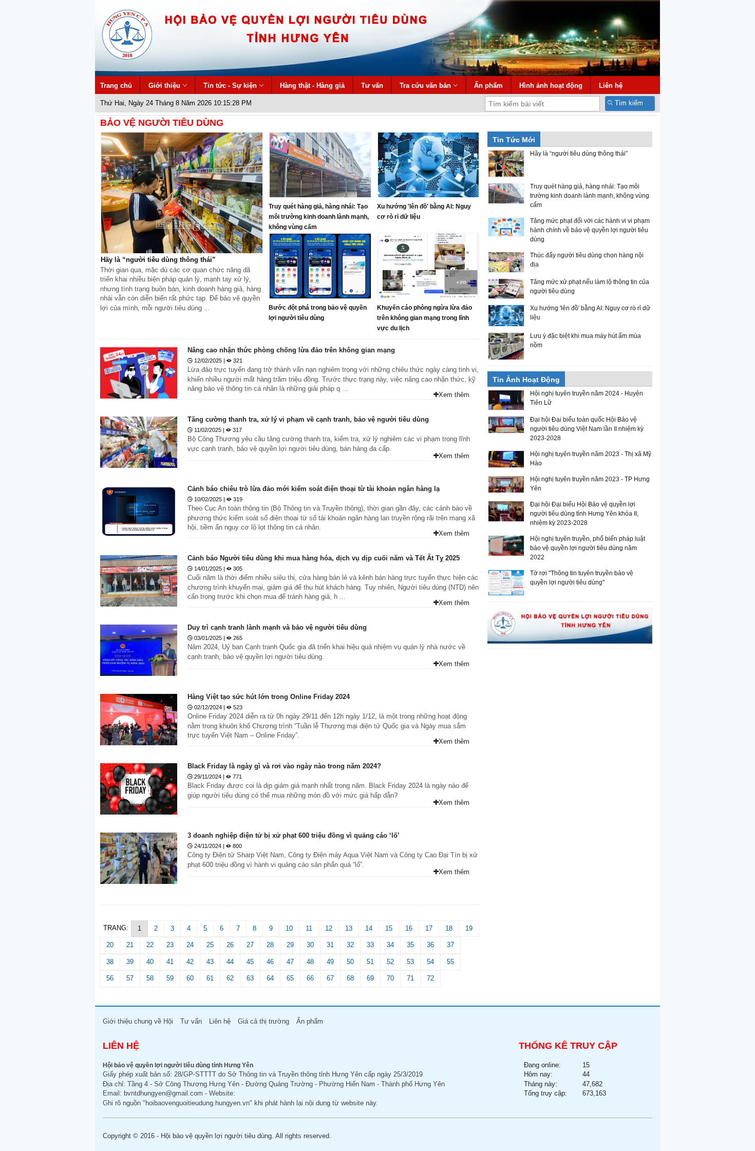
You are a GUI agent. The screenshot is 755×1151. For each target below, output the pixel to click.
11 (309, 928)
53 (410, 962)
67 (330, 978)
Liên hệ (610, 85)
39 (130, 962)
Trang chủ (116, 85)
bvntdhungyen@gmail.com (163, 1093)
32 (350, 945)
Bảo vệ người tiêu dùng (161, 123)
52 (390, 962)
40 (150, 962)
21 (130, 945)
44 (230, 962)
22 (150, 945)
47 (290, 962)
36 (430, 945)
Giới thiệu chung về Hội (138, 1021)
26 (230, 945)
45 (250, 962)
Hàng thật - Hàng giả (312, 85)
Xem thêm (454, 395)
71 (410, 978)
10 (289, 928)
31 (330, 945)
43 (210, 962)
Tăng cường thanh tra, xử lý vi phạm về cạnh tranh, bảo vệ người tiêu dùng (308, 419)
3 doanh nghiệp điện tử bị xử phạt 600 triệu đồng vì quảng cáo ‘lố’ (293, 835)
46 (270, 962)
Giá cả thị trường (263, 1021)
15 (388, 928)
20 (110, 945)
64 (270, 978)
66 (310, 978)
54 (430, 962)
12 (328, 928)
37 (450, 945)
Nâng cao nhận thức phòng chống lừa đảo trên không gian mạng (291, 350)
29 (290, 945)
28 (270, 945)
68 (350, 978)
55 (450, 962)
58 (150, 978)
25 (210, 945)
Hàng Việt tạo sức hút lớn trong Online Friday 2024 (268, 697)
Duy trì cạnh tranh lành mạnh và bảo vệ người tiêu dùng (277, 627)
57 (130, 978)
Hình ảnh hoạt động (550, 85)
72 (430, 978)
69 (370, 978)
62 (230, 978)
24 (190, 945)
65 (290, 978)
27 (250, 945)
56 (110, 978)
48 (310, 962)
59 (170, 978)
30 (310, 945)
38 (110, 962)
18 (448, 928)
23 (170, 945)
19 (469, 928)
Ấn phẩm (488, 85)
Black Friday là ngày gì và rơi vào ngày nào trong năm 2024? (284, 766)
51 (370, 962)
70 (390, 978)
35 (410, 945)
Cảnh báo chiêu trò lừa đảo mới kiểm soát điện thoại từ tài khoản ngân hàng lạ (313, 489)
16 (408, 928)
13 (348, 928)
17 (428, 928)
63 (250, 978)
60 (190, 978)
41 (170, 962)
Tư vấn (372, 85)
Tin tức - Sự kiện (230, 85)
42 (190, 962)
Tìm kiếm (628, 103)
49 (330, 962)
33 (370, 945)
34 (390, 945)
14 (368, 928)
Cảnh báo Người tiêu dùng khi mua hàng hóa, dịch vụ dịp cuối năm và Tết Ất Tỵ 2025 (323, 558)
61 (210, 978)
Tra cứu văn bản (425, 85)
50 (350, 962)
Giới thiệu (164, 85)
